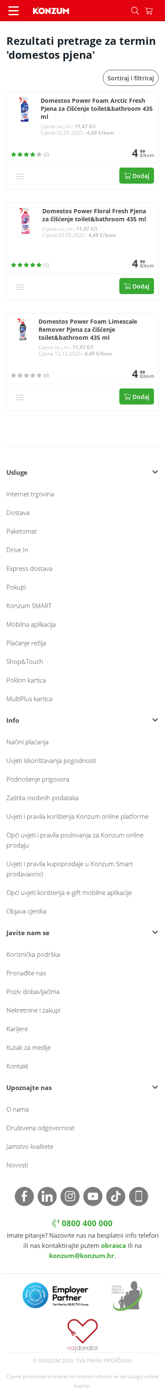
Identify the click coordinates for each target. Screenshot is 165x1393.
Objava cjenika (26, 911)
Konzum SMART (29, 605)
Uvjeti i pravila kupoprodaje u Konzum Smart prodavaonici (69, 868)
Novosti (17, 1165)
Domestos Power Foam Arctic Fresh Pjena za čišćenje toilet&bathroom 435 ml (97, 109)
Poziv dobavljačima (33, 991)
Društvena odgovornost (40, 1127)
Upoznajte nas (29, 1087)
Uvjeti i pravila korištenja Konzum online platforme (77, 816)
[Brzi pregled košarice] (155, 10)
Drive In (17, 549)
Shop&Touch (24, 661)
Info (12, 720)
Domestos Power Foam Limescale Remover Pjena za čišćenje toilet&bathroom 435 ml (87, 329)
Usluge (17, 472)
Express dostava (29, 568)
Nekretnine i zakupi (33, 1010)
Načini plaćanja (27, 742)
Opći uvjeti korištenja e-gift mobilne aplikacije (69, 892)
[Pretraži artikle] (135, 10)
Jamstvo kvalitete (29, 1146)
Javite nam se (28, 932)
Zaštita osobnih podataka (42, 797)
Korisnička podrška (33, 954)
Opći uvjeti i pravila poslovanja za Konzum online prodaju (74, 840)
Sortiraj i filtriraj (130, 78)
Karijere (17, 1028)
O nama (17, 1109)
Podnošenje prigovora (37, 779)
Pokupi (16, 587)
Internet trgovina (30, 494)
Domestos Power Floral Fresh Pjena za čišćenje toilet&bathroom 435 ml (94, 215)
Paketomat (21, 531)
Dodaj (140, 176)
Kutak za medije (28, 1047)
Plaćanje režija (26, 643)
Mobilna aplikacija (31, 624)
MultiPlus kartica (29, 698)
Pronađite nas (26, 973)
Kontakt (17, 1066)
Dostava (18, 512)
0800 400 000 (86, 1223)
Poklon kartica (26, 680)
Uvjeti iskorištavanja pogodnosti (51, 760)
